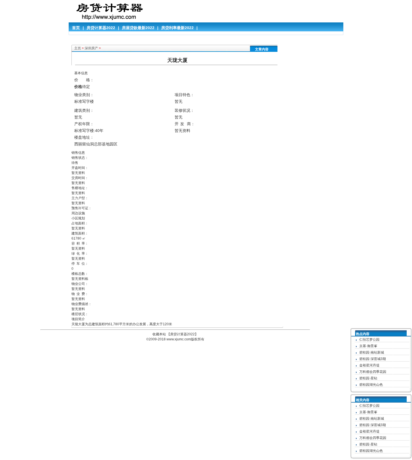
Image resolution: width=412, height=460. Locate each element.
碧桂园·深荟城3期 (372, 359)
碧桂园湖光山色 (371, 385)
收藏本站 (159, 334)
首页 (76, 27)
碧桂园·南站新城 (371, 352)
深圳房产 (91, 48)
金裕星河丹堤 (369, 365)
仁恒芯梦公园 (369, 339)
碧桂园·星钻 (368, 378)
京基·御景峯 (368, 346)
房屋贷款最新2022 (138, 27)
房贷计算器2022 (101, 27)
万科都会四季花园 (372, 372)
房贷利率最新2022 (177, 27)
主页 (77, 48)
